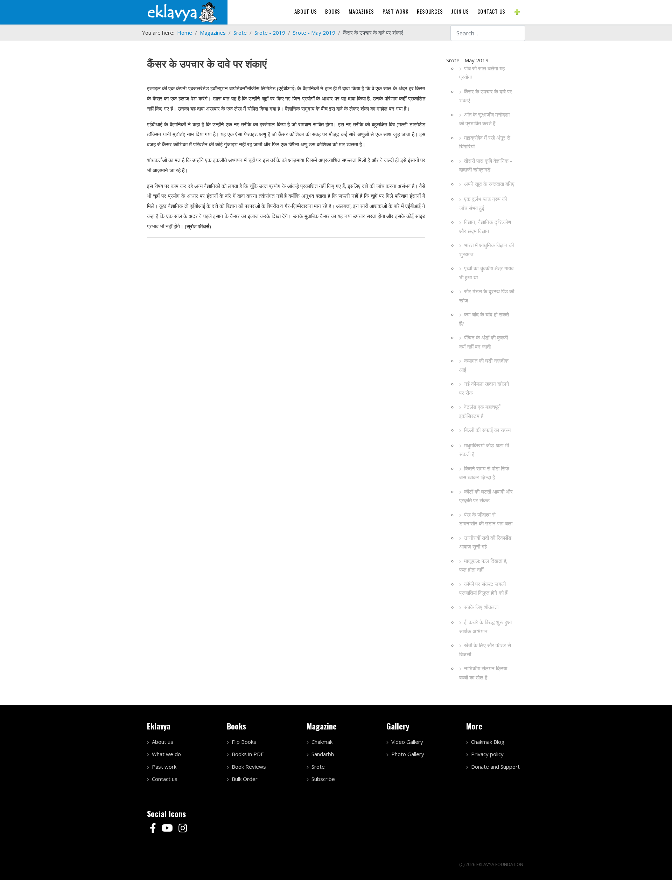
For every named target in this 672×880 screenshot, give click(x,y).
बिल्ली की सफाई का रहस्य (487, 429)
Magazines (361, 11)
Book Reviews (249, 766)
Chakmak (322, 741)
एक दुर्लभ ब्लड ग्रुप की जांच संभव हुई (483, 203)
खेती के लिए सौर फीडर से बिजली (485, 650)
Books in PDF (248, 753)
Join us (460, 11)
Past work (164, 766)
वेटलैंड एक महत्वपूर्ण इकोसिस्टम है (479, 411)
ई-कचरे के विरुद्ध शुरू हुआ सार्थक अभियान (485, 627)
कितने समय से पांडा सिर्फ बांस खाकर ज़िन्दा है (484, 473)
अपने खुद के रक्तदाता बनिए (489, 183)
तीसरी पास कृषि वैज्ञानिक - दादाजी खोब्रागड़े (485, 165)
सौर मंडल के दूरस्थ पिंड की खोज (486, 296)
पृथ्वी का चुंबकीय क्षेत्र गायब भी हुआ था (486, 273)
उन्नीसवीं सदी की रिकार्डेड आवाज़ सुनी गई (485, 542)
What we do (166, 753)
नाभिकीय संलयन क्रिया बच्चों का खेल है (483, 673)
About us (305, 11)
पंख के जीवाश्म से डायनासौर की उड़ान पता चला (485, 519)
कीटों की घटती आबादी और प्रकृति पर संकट (486, 496)
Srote (318, 766)
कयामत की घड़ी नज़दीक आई (484, 365)
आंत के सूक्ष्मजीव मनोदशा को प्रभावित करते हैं (484, 119)
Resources (430, 11)
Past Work (395, 11)
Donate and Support (495, 766)
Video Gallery (407, 741)
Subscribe (323, 778)
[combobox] (487, 33)
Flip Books (244, 741)
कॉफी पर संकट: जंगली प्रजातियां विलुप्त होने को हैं (483, 588)
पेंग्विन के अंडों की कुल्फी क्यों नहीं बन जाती (483, 342)
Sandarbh (323, 753)
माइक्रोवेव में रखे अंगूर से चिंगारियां (484, 142)
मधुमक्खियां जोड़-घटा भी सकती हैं (484, 450)
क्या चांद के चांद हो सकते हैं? (484, 319)
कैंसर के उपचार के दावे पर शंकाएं (485, 96)
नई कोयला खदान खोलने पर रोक (484, 388)
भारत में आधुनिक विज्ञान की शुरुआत (486, 250)
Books (332, 11)
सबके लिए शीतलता (481, 606)
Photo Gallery (407, 753)
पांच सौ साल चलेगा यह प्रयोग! (482, 73)
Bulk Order (245, 778)
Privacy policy (487, 753)
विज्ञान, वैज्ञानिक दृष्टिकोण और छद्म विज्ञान (485, 226)
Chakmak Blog (487, 741)
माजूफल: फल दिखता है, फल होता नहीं (483, 565)
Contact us (491, 11)
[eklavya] (182, 11)
